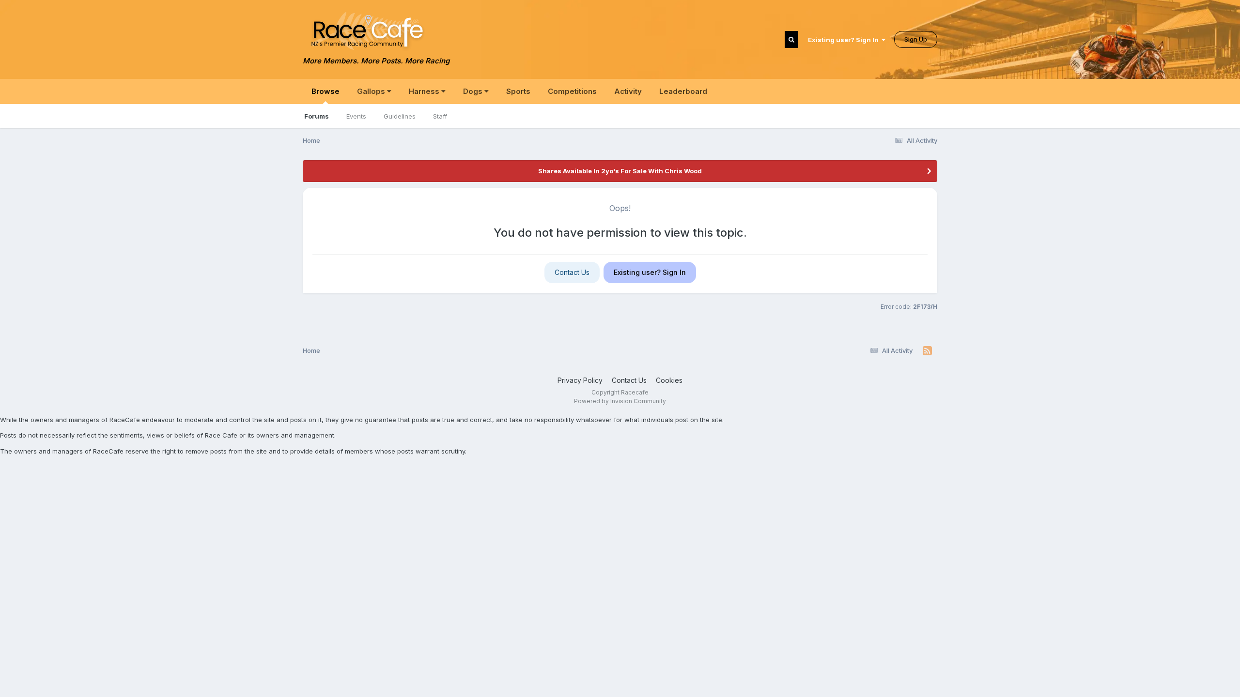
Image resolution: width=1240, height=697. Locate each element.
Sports (518, 91)
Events (356, 116)
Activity (628, 91)
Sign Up (915, 39)
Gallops (372, 91)
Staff (440, 116)
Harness (425, 91)
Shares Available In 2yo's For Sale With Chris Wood (620, 171)
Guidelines (400, 116)
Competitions (572, 91)
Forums (316, 116)
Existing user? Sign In (845, 40)
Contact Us (572, 272)
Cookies (669, 380)
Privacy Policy (580, 380)
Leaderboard (683, 91)
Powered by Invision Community (620, 401)
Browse (325, 91)
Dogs (473, 91)
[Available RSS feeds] (927, 351)
